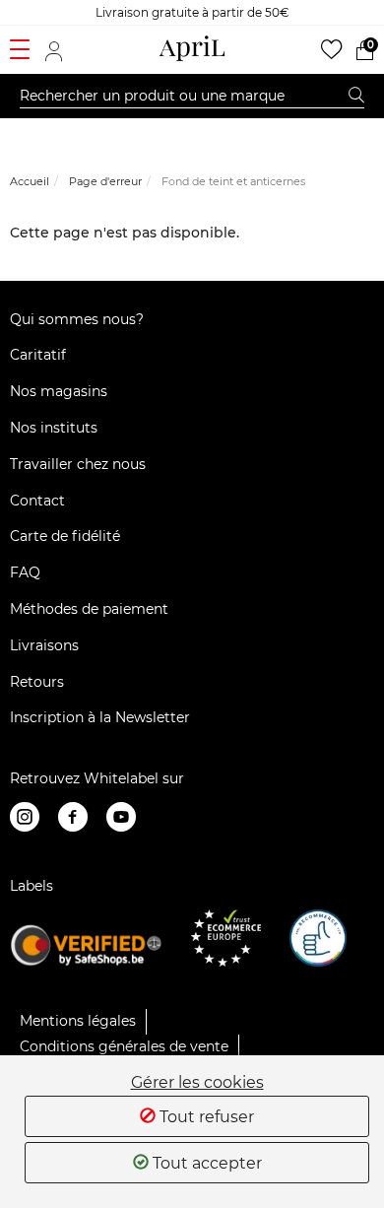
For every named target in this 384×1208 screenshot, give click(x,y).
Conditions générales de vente (124, 1046)
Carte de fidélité (65, 536)
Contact (37, 500)
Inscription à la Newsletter (100, 717)
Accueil (29, 181)
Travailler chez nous (78, 464)
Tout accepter (205, 1163)
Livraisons (44, 645)
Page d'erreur (105, 181)
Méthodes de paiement (89, 609)
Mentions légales (78, 1021)
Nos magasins (58, 391)
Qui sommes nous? (77, 319)
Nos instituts (53, 427)
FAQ (25, 572)
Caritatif (38, 355)
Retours (37, 682)
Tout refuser (205, 1116)
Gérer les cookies (197, 1083)
